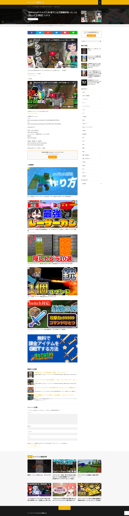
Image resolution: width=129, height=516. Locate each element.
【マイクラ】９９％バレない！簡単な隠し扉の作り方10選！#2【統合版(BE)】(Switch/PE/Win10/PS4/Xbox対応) (50, 263)
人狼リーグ (85, 123)
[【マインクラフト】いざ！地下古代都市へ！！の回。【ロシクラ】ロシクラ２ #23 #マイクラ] (31, 382)
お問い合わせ (57, 6)
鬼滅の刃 (84, 176)
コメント (29, 412)
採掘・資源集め (86, 155)
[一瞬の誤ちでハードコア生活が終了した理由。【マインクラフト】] (31, 375)
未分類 (84, 162)
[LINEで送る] (73, 32)
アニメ (84, 102)
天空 (83, 141)
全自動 (84, 130)
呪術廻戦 (84, 134)
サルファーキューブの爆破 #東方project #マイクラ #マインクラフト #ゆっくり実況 (94, 57)
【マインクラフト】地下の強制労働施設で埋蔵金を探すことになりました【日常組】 (89, 499)
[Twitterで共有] (40, 32)
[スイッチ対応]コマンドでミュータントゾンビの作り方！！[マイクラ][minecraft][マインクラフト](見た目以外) (49, 196)
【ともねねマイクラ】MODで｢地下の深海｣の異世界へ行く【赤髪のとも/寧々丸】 (39, 499)
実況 (83, 144)
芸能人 (84, 165)
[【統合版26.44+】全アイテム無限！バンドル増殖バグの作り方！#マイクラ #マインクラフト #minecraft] (84, 66)
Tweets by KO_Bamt (32, 113)
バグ (83, 113)
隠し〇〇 (30, 265)
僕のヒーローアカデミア (88, 127)
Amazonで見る (52, 157)
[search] (100, 41)
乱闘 (83, 120)
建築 (83, 148)
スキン (84, 109)
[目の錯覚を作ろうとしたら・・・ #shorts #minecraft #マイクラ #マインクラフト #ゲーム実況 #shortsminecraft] (84, 82)
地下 (36, 19)
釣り (83, 169)
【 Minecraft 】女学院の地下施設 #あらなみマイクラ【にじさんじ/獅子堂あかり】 (64, 499)
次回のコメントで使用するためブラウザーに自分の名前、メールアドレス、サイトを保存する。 (48, 443)
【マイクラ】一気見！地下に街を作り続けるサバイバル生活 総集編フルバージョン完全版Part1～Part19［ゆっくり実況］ (64, 476)
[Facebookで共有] (32, 32)
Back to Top (64, 508)
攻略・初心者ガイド (87, 158)
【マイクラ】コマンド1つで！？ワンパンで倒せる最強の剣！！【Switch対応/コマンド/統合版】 (47, 329)
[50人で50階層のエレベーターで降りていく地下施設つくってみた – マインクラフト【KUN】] (31, 397)
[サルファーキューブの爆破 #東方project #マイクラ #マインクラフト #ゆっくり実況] (84, 59)
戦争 (83, 151)
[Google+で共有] (48, 32)
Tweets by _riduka (32, 75)
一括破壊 (84, 116)
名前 (29, 426)
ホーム (29, 6)
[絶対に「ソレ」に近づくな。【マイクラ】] (84, 51)
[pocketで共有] (65, 32)
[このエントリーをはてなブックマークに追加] (56, 32)
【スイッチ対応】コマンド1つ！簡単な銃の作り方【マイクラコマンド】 (42, 296)
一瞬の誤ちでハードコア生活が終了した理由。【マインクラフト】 (50, 372)
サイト (29, 437)
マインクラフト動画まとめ (41, 513)
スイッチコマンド (32, 198)
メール (30, 431)
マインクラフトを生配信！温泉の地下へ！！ (88, 476)
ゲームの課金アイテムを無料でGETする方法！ (42, 6)
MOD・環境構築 (86, 95)
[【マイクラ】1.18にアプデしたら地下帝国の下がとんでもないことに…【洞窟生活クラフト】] (31, 390)
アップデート (85, 99)
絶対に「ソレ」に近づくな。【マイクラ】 (39, 475)
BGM (84, 92)
